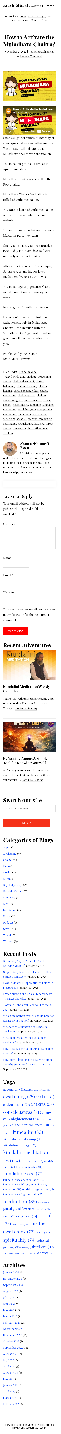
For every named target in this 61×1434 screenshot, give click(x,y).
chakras (41, 395)
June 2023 (9, 1303)
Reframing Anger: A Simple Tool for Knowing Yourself (25, 760)
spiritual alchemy (20, 1224)
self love (45, 1209)
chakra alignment (23, 381)
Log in (43, 1427)
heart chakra (20, 405)
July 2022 (8, 1360)
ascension (14, 1089)
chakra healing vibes (26, 390)
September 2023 (13, 1285)
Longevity (9, 897)
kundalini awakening (23, 1139)
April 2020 (9, 1391)
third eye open (10, 1253)
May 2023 (9, 1310)
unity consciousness (30, 1253)
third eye (38, 423)
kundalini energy (19, 1145)
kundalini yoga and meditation (23, 1179)
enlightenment (24, 1118)
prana (33, 1208)
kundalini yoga (27, 409)
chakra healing (16, 1104)
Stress (7, 929)
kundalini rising (27, 1161)
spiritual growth (44, 1232)
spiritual (21, 419)
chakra (7, 381)
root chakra (39, 414)
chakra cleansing (27, 386)
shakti (9, 1216)
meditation (9, 414)
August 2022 (10, 1354)
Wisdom (8, 941)
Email (8, 575)
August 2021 (10, 1372)
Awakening (9, 853)
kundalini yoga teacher (38, 1189)
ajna (22, 376)
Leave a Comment (31, 56)
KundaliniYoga (28, 372)
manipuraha (44, 409)
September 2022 (13, 1347)
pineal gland (15, 1208)
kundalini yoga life (16, 1184)
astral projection (42, 1090)
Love (6, 904)
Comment (11, 524)
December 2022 (12, 1329)
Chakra (7, 860)
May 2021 (9, 1379)
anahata (31, 376)
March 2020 (10, 1398)
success (26, 1247)
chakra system (26, 395)
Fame (6, 866)
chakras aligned (12, 400)
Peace (6, 916)
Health (7, 872)
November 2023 (12, 1278)
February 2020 (11, 1404)
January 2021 (11, 1385)
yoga (48, 1253)
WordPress (32, 1427)
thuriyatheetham (37, 428)
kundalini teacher (29, 1167)
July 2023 (8, 1297)
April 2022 (9, 1366)
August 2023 (10, 1291)
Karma (7, 878)
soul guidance (24, 1216)
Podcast (8, 922)
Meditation (9, 910)
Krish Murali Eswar (23, 5)
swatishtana (25, 423)
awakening (44, 376)
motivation (44, 1202)
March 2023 (10, 1316)
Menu (53, 5)
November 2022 (12, 1335)
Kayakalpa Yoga (12, 885)
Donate (26, 823)
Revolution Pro (33, 1425)
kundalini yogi (14, 1194)
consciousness (33, 400)
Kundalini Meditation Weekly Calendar (26, 688)
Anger (6, 847)
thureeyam (19, 428)
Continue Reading (26, 708)
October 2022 (11, 1341)
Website (8, 592)
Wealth (7, 935)
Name (8, 558)
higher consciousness (30, 1125)
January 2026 (11, 1272)
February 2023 (11, 1322)
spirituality (9, 423)
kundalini (35, 405)
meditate (34, 1194)
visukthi (8, 433)
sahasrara (9, 419)
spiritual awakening (40, 419)
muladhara (24, 414)
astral (29, 1090)
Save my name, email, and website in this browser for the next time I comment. (29, 614)
